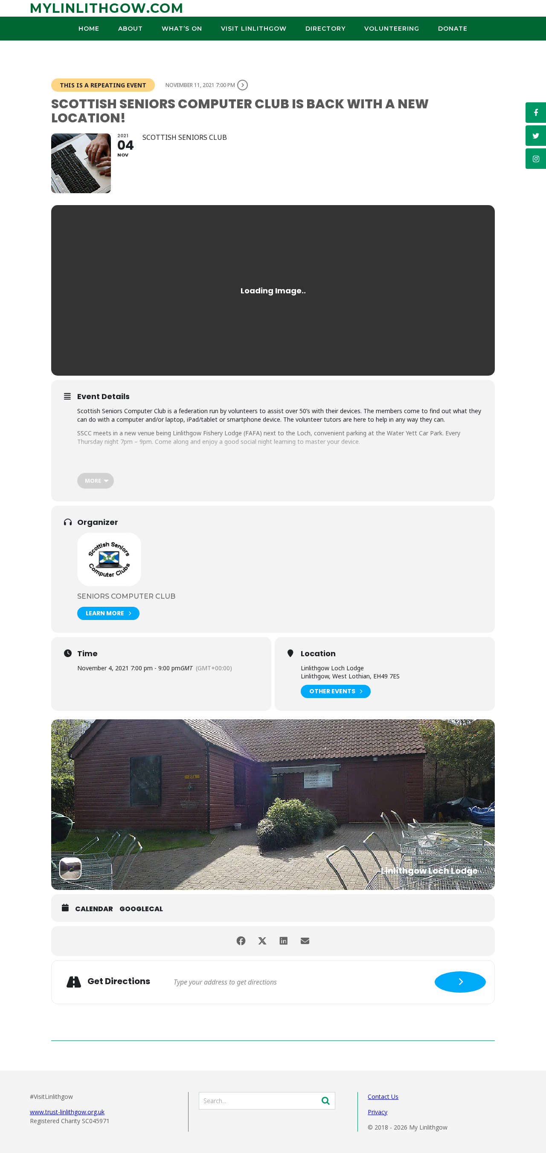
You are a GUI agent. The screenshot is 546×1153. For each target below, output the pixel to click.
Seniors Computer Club (126, 596)
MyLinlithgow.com (107, 8)
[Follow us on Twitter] (536, 135)
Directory (325, 28)
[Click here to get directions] (460, 982)
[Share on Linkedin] (283, 941)
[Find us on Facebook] (536, 112)
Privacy (377, 1112)
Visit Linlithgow (254, 28)
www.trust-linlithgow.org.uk (67, 1112)
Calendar (94, 909)
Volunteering (391, 28)
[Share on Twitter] (262, 941)
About (130, 28)
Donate (453, 28)
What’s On (182, 28)
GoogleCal (141, 909)
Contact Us (383, 1096)
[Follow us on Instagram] (536, 158)
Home (88, 28)
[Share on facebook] (241, 941)
